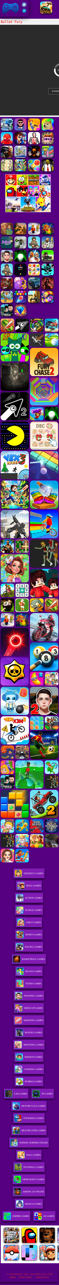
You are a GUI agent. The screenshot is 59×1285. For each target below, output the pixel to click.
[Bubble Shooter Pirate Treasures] (34, 170)
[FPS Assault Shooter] (34, 302)
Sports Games (33, 934)
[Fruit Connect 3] (34, 275)
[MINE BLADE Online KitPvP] (20, 170)
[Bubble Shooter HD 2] (20, 302)
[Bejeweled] (20, 315)
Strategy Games (33, 873)
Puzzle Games (33, 910)
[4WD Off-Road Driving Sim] (34, 288)
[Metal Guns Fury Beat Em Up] (48, 261)
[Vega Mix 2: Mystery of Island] (7, 234)
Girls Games (33, 922)
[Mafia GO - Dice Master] (48, 234)
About (13, 1277)
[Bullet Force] (7, 157)
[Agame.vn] (19, 1262)
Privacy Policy (26, 1277)
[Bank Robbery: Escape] (48, 247)
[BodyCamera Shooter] (34, 247)
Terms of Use (42, 1277)
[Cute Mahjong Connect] (7, 170)
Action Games (33, 898)
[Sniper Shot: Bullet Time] (34, 143)
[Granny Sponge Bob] (48, 170)
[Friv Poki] (28, 184)
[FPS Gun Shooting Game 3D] (7, 315)
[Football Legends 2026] (7, 275)
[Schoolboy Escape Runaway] (7, 261)
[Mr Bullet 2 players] (20, 129)
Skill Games (33, 885)
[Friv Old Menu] (28, 196)
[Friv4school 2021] (24, 6)
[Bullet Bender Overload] (7, 143)
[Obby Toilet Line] (34, 234)
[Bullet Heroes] (7, 129)
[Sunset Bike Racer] (20, 157)
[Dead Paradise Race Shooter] (46, 12)
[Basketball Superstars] (20, 288)
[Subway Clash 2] (7, 288)
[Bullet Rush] (34, 129)
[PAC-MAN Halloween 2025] (20, 275)
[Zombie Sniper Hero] (20, 234)
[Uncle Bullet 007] (20, 143)
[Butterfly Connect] (7, 247)
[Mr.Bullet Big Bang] (48, 143)
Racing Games (33, 947)
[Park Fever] (48, 157)
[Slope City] (20, 261)
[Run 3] (48, 275)
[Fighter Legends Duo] (34, 261)
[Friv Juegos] (28, 211)
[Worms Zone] (48, 302)
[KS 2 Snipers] (20, 247)
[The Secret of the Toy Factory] (34, 157)
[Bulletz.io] (48, 129)
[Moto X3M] (7, 302)
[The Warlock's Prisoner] (48, 288)
